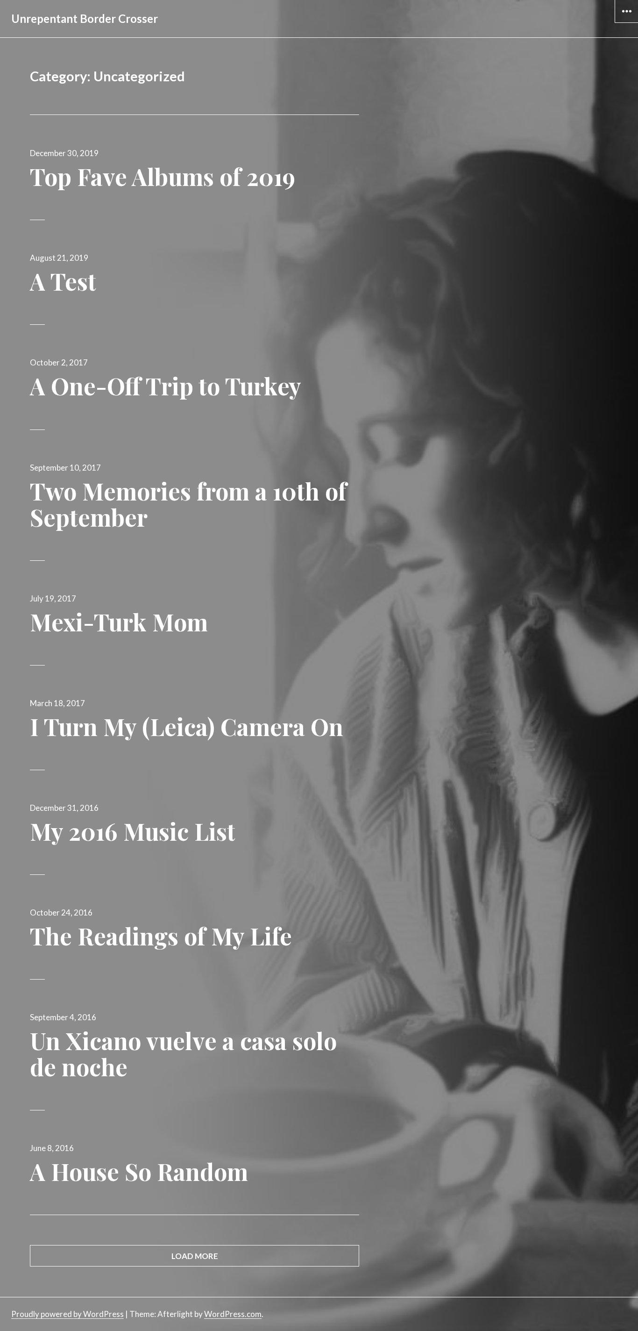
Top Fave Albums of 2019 (162, 176)
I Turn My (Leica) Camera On (186, 726)
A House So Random (139, 1171)
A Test (63, 281)
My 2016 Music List (132, 831)
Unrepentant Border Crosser (84, 18)
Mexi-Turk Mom (119, 621)
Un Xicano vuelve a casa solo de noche (183, 1053)
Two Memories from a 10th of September (188, 504)
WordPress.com (233, 1314)
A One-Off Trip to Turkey (165, 385)
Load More (194, 1256)
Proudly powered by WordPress (67, 1314)
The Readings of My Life (161, 936)
